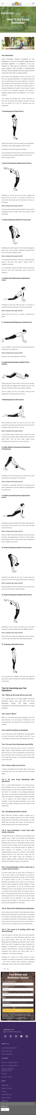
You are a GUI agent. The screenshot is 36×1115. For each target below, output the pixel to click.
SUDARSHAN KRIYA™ (9, 1048)
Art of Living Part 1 (10, 1062)
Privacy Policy (5, 1015)
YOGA (4, 1091)
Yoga (6, 13)
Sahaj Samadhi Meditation (8, 1070)
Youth (4, 1074)
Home (2, 13)
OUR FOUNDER (7, 1054)
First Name (5, 987)
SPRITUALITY (7, 1095)
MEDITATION (7, 1088)
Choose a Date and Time (9, 981)
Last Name (5, 992)
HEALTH (5, 1101)
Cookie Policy (4, 1106)
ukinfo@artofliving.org (13, 1032)
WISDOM (5, 1085)
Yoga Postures (11, 13)
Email (4, 997)
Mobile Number (7, 1002)
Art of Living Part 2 (10, 1066)
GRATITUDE (6, 1098)
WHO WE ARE (7, 1051)
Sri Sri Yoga (7, 1077)
